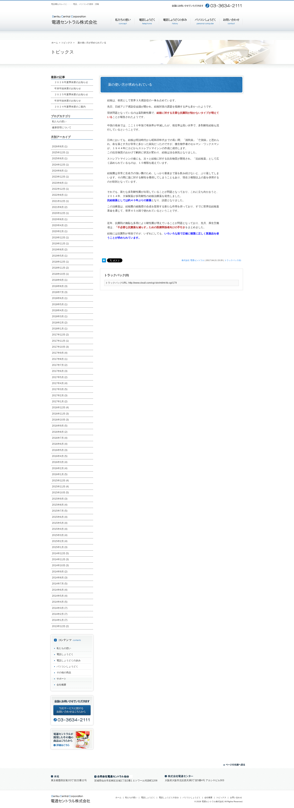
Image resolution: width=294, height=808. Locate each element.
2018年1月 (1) (59, 328)
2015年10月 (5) (60, 492)
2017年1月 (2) (59, 401)
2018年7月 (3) (59, 292)
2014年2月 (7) (59, 614)
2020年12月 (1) (60, 213)
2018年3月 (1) (59, 316)
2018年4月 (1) (59, 310)
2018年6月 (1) (59, 298)
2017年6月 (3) (59, 371)
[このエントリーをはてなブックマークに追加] (104, 261)
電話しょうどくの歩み (69, 660)
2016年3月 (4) (59, 462)
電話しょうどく (65, 654)
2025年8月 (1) (59, 158)
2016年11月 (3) (60, 413)
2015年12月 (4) (60, 480)
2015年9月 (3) (59, 498)
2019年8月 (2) (59, 249)
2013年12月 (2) (60, 626)
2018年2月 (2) (59, 322)
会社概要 (61, 684)
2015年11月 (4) (60, 486)
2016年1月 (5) (59, 474)
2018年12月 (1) (60, 261)
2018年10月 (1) (60, 274)
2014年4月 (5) (59, 601)
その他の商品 (64, 672)
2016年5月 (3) (59, 450)
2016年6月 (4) (59, 444)
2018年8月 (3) (59, 286)
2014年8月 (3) (59, 577)
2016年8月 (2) (59, 432)
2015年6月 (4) (59, 517)
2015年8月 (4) (59, 504)
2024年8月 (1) (59, 170)
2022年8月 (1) (59, 195)
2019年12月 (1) (60, 237)
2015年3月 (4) (59, 535)
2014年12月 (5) (60, 553)
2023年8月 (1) (59, 183)
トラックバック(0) (233, 260)
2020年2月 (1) (59, 231)
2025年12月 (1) (60, 152)
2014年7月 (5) (59, 583)
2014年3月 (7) (59, 608)
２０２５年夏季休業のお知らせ (70, 94)
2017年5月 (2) (59, 377)
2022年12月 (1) (60, 189)
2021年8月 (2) (59, 207)
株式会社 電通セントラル (193, 260)
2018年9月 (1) (59, 280)
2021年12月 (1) (60, 201)
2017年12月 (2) (60, 334)
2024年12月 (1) (60, 164)
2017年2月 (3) (59, 395)
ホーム (54, 42)
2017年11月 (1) (60, 340)
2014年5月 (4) (59, 595)
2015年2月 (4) (59, 541)
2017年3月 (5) (59, 389)
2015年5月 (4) (59, 523)
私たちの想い (59, 121)
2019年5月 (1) (59, 255)
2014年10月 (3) (60, 565)
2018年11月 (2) (60, 267)
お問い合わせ (236, 797)
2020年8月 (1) (59, 219)
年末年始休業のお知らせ (66, 88)
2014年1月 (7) (59, 620)
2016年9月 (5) (59, 425)
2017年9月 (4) (59, 352)
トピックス (66, 42)
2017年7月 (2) (59, 365)
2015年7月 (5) (59, 510)
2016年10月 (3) (60, 419)
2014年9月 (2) (59, 571)
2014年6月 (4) (59, 589)
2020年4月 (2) (59, 225)
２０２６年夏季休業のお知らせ (70, 82)
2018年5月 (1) (59, 304)
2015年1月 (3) (59, 547)
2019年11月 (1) (60, 243)
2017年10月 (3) (60, 346)
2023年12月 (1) (60, 176)
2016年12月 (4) (60, 407)
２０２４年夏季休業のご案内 (69, 106)
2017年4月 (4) (59, 383)
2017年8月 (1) (59, 359)
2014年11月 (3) (60, 559)
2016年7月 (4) (59, 438)
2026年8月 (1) (59, 146)
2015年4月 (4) (59, 529)
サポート (61, 678)
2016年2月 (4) (59, 468)
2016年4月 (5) (59, 456)
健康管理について (61, 127)
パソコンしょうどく (67, 666)
